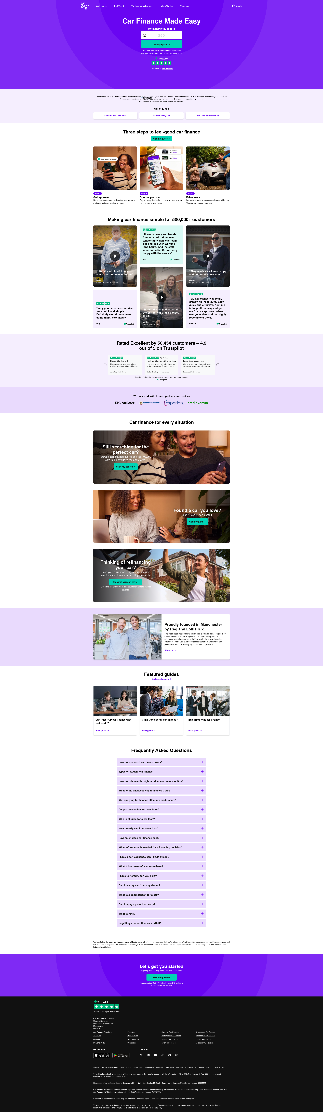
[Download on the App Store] (101, 1055)
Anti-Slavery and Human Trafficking (199, 1067)
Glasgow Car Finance (170, 1032)
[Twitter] (141, 1055)
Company (184, 6)
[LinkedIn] (148, 1055)
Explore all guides (160, 678)
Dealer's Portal (99, 1042)
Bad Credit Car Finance (207, 115)
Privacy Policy (125, 1067)
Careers (96, 1039)
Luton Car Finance (169, 1042)
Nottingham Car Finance (171, 1035)
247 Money (219, 1067)
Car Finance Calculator (141, 6)
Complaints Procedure (174, 1067)
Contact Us (131, 1042)
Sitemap (96, 1067)
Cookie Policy (138, 1067)
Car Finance (101, 6)
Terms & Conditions (110, 1067)
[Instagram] (176, 1055)
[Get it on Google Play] (120, 1055)
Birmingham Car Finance (206, 1032)
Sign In (239, 6)
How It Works (132, 1035)
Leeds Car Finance (203, 1039)
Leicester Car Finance (204, 1042)
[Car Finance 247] (87, 6)
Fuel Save (131, 1032)
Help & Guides (166, 6)
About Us (97, 1035)
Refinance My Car (161, 115)
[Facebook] (169, 1055)
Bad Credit (119, 6)
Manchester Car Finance (205, 1035)
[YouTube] (155, 1055)
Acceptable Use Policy (154, 1067)
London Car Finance (170, 1039)
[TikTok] (162, 1055)
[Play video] (115, 256)
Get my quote (160, 44)
